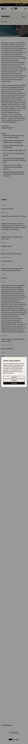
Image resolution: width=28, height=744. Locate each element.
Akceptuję (14, 383)
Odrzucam (14, 380)
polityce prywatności (8, 373)
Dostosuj (14, 377)
